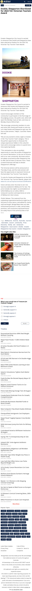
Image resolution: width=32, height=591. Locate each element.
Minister (23, 516)
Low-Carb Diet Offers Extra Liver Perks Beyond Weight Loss (14, 462)
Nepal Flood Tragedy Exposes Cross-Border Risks (15, 419)
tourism (28, 221)
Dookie (21, 227)
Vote (5, 323)
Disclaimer (4, 550)
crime (3, 531)
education (11, 525)
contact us (27, 587)
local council (13, 227)
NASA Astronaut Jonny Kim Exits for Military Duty (16, 425)
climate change (11, 536)
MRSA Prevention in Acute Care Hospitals (15, 500)
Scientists (17, 533)
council (11, 223)
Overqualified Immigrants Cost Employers (15, 413)
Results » (25, 323)
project (24, 528)
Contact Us (20, 548)
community (18, 223)
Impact (24, 536)
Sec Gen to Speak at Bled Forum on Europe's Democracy (16, 488)
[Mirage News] (5, 1)
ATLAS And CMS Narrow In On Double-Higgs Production (16, 359)
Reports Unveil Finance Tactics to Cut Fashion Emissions (13, 385)
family (10, 225)
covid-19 (26, 519)
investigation (5, 528)
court (29, 536)
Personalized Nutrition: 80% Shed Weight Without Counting (15, 334)
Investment (4, 525)
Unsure (5, 320)
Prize (24, 223)
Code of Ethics (21, 546)
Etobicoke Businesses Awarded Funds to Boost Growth (14, 402)
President (4, 536)
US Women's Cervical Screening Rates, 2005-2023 (16, 494)
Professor (4, 516)
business (11, 519)
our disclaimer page (17, 589)
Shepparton (4, 227)
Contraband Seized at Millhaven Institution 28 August (16, 431)
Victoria (15, 221)
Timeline (4, 329)
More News (16, 504)
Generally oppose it (9, 313)
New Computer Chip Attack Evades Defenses (16, 409)
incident (9, 539)
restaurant (19, 225)
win (14, 225)
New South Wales (13, 522)
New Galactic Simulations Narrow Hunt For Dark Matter (15, 353)
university (17, 511)
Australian (4, 223)
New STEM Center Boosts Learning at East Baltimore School (15, 365)
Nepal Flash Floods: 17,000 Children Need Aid (15, 340)
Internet (3, 539)
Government (10, 511)
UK (21, 519)
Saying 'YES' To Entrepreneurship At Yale (15, 437)
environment (16, 516)
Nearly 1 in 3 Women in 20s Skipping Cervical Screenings (13, 482)
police (3, 513)
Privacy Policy (4, 548)
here (2, 212)
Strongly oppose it (9, 316)
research (15, 513)
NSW (20, 513)
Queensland (4, 519)
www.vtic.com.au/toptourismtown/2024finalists (16, 181)
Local (2, 5)
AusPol (11, 528)
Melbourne (8, 221)
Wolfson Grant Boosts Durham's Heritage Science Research (15, 474)
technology (17, 525)
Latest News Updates (7, 546)
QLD (12, 533)
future (22, 533)
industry (24, 525)
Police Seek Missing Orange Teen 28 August (16, 391)
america (19, 536)
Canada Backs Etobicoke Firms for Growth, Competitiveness (15, 396)
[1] (6, 578)
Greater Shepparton (23, 229)
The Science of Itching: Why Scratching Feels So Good (22, 255)
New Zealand (24, 531)
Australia (22, 221)
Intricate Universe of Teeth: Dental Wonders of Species (22, 244)
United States (18, 528)
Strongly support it (9, 306)
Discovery (4, 225)
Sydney (27, 533)
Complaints (20, 550)
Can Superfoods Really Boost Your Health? (22, 264)
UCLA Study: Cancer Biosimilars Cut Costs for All (15, 468)
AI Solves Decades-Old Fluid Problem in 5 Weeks (15, 347)
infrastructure (22, 522)
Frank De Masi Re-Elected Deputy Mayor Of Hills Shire (15, 379)
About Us (26, 548)
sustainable (16, 531)
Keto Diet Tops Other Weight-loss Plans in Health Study (15, 456)
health (9, 516)
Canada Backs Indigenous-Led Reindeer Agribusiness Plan (14, 449)
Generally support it (9, 310)
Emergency (8, 531)
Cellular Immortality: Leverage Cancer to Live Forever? (22, 236)
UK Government (5, 533)
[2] (7, 578)
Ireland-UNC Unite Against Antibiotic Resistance (13, 443)
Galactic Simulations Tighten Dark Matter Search (15, 373)
